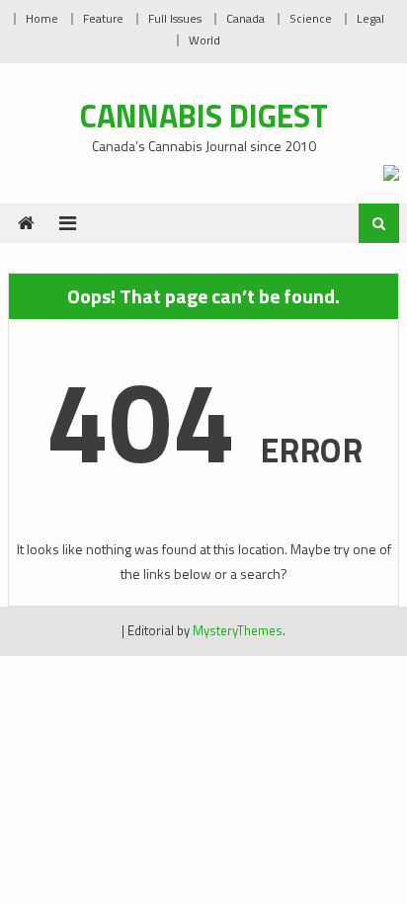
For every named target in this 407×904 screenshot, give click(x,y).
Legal (370, 18)
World (204, 40)
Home (42, 18)
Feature (103, 18)
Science (310, 18)
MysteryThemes (238, 630)
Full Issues (175, 18)
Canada (245, 18)
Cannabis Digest (204, 115)
